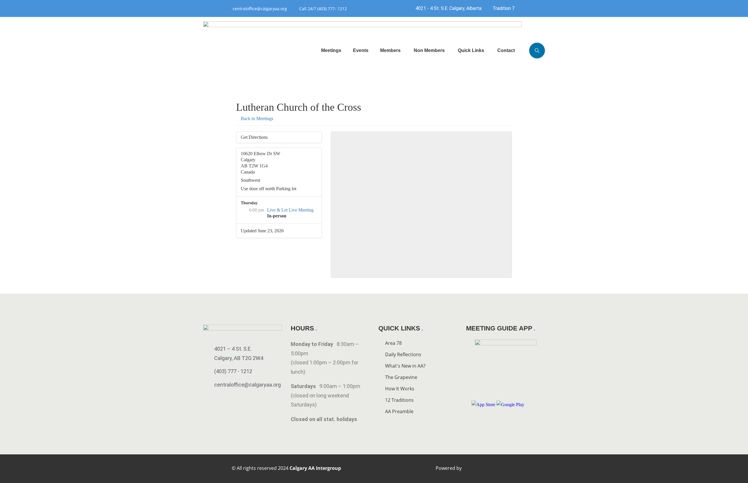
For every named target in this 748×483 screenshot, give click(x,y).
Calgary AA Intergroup (315, 468)
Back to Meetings (256, 118)
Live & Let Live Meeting (290, 209)
